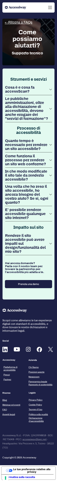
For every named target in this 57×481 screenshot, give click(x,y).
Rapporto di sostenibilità (40, 384)
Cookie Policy (35, 405)
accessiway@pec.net (34, 439)
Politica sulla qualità (38, 414)
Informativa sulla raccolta (19, 477)
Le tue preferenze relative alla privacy (31, 470)
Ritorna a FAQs (20, 22)
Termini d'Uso (35, 409)
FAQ (4, 409)
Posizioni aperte (36, 372)
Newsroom (33, 377)
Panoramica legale (37, 381)
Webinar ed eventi (11, 405)
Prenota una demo (28, 284)
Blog (4, 400)
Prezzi (6, 375)
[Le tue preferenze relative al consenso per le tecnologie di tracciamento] (6, 478)
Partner (7, 379)
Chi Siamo (33, 367)
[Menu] (50, 7)
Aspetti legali (8, 414)
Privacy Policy (35, 400)
